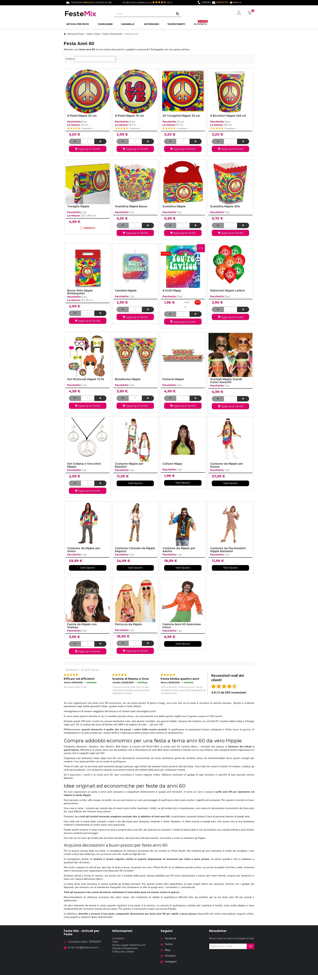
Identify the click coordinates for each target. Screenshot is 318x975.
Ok (250, 946)
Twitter (169, 944)
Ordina (69, 58)
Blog (167, 949)
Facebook (170, 938)
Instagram (171, 961)
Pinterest (170, 955)
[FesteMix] (86, 13)
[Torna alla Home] (65, 35)
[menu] (239, 13)
